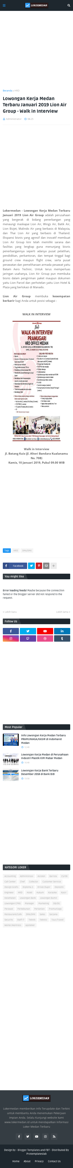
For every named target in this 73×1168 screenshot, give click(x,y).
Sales (42, 914)
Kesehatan (10, 898)
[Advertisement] (36, 52)
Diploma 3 (28, 887)
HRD (16, 90)
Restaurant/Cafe (13, 914)
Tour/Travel (57, 919)
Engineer (9, 892)
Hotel (29, 892)
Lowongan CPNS (12, 903)
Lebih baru (11, 611)
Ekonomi (59, 887)
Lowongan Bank (28, 898)
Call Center (10, 881)
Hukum (40, 892)
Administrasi (26, 876)
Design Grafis (11, 887)
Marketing (43, 903)
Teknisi (43, 919)
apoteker (30, 925)
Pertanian (39, 909)
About (27, 1161)
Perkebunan (23, 909)
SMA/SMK (27, 550)
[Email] (46, 566)
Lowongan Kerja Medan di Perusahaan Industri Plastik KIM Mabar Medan (45, 756)
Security (8, 919)
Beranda (7, 90)
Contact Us (54, 1161)
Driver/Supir (43, 887)
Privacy (39, 1161)
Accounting (10, 876)
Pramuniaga (55, 909)
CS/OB (64, 876)
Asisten (41, 876)
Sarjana (53, 914)
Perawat (8, 909)
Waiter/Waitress (12, 925)
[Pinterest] (39, 566)
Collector (33, 881)
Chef (22, 881)
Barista (53, 876)
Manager (29, 903)
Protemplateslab (36, 1153)
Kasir (63, 892)
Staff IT (20, 919)
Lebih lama (62, 611)
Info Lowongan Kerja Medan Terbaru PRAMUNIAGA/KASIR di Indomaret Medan (43, 739)
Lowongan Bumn (48, 898)
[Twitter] (31, 566)
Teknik (32, 919)
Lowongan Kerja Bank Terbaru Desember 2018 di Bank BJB (39, 772)
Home (15, 1161)
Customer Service (51, 881)
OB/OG (56, 903)
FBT (47, 1150)
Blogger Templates (29, 1150)
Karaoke (52, 892)
